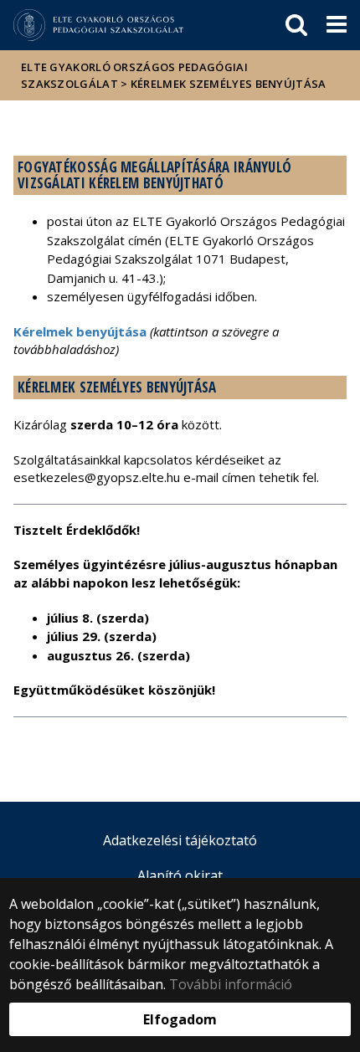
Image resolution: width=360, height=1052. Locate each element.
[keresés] (296, 25)
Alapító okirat (180, 875)
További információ (230, 984)
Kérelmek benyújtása (80, 331)
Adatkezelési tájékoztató (180, 840)
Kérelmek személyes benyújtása (229, 83)
